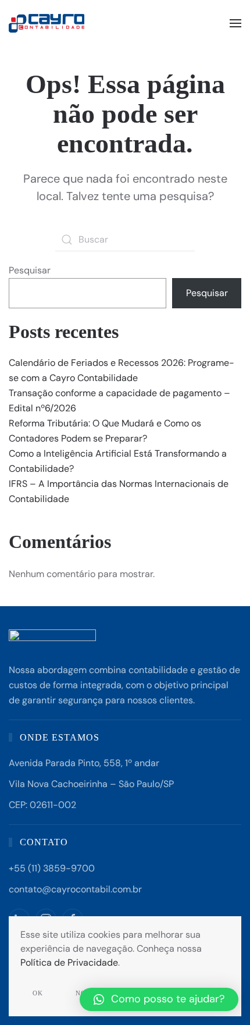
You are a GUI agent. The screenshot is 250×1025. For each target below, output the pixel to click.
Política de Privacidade (69, 962)
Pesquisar (30, 270)
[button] (235, 23)
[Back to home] (48, 23)
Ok (38, 993)
